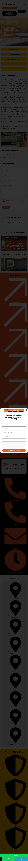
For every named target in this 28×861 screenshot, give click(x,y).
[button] (26, 410)
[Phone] (21, 859)
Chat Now (14, 856)
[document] (14, 430)
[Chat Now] (8, 859)
